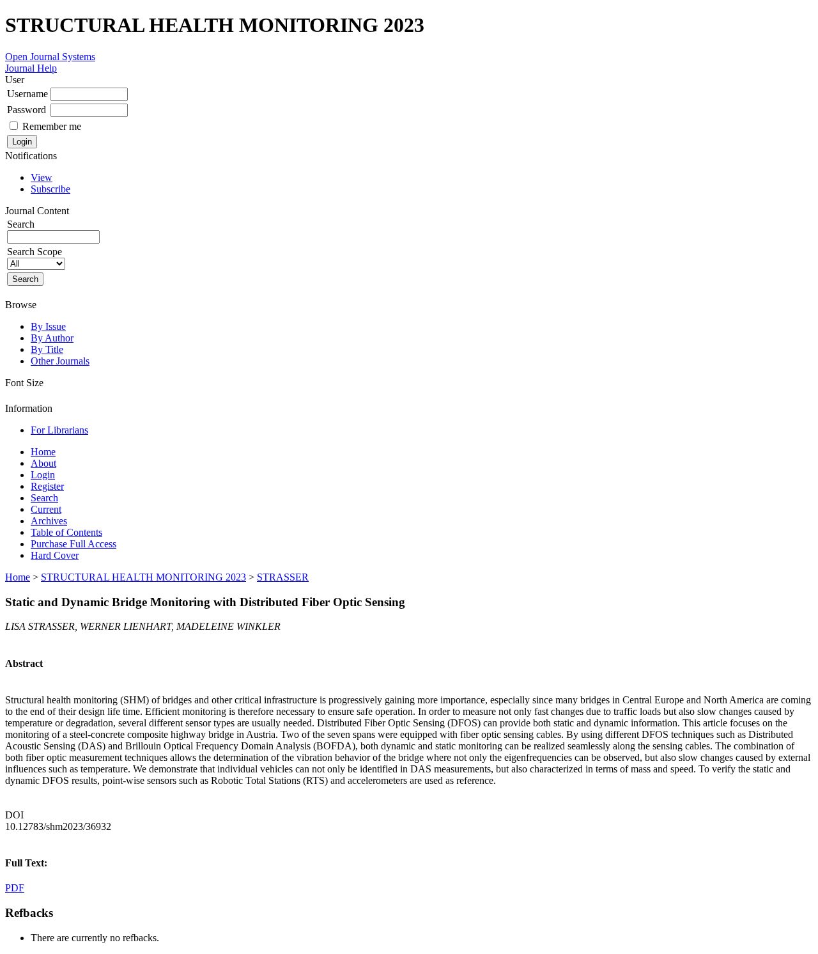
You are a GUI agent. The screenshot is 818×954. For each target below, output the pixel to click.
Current (46, 509)
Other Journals (60, 361)
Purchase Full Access (73, 543)
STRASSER (283, 577)
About (43, 463)
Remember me (51, 126)
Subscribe (50, 189)
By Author (52, 337)
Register (47, 486)
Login (43, 474)
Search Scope (34, 251)
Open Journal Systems (50, 56)
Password (26, 109)
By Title (47, 349)
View (41, 177)
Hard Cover (55, 555)
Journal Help (31, 68)
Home (43, 451)
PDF (14, 887)
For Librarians (59, 430)
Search (44, 497)
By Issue (48, 326)
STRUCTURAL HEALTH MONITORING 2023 (143, 577)
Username (27, 93)
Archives (49, 520)
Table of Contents (66, 532)
